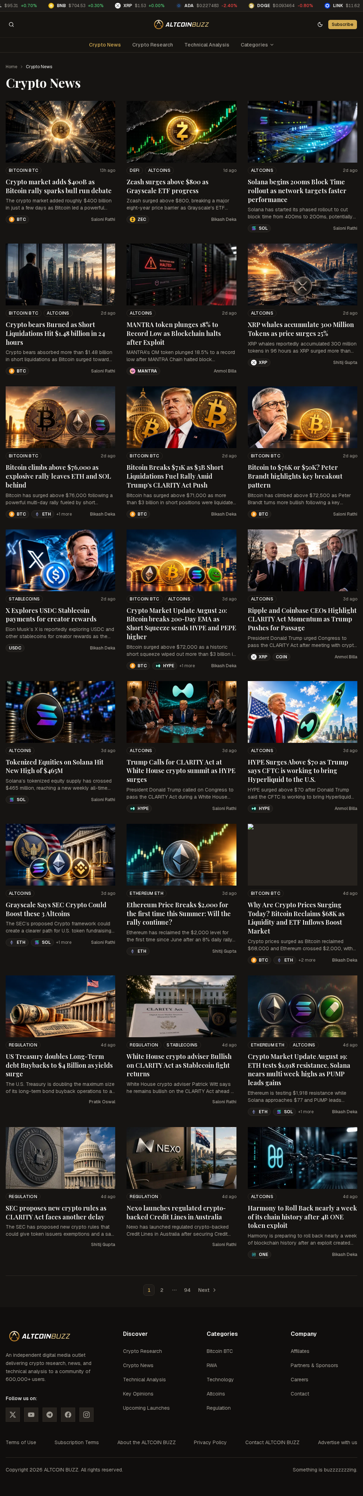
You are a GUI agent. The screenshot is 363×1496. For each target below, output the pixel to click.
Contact (300, 1394)
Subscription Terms (77, 1442)
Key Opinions (138, 1394)
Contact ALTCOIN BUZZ (272, 1442)
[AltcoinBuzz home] (181, 24)
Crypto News (105, 45)
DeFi (134, 170)
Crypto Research (152, 45)
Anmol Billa (225, 371)
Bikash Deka (223, 219)
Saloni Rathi (103, 219)
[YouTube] (31, 1415)
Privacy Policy (210, 1442)
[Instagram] (86, 1415)
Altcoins (159, 170)
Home (11, 67)
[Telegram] (50, 1415)
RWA (212, 1365)
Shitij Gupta (345, 362)
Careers (299, 1379)
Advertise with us (337, 1442)
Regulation (23, 1045)
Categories (254, 45)
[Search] (11, 24)
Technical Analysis (206, 45)
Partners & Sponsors (314, 1365)
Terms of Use (21, 1442)
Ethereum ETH (146, 893)
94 (187, 1290)
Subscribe (342, 24)
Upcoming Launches (146, 1408)
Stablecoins (24, 599)
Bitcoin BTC (23, 170)
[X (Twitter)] (13, 1415)
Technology (220, 1379)
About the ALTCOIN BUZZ (146, 1442)
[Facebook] (68, 1415)
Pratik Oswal (102, 1102)
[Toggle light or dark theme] (320, 24)
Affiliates (300, 1351)
